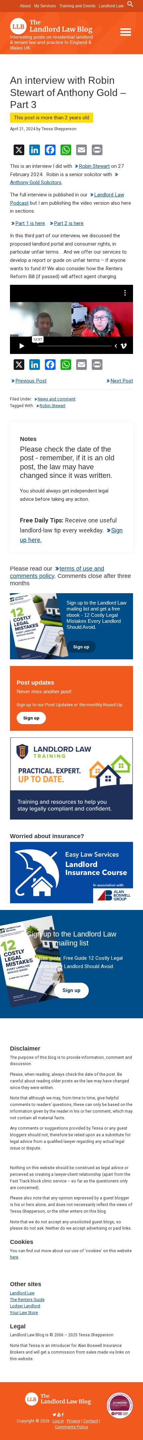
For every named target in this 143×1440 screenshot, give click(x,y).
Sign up (81, 646)
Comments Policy (71, 1427)
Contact (90, 1421)
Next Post (121, 381)
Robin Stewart (94, 166)
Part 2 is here (68, 223)
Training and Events (77, 6)
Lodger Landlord (25, 1306)
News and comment (56, 399)
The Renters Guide (27, 1299)
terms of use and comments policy (57, 572)
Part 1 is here (30, 223)
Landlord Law (111, 6)
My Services (45, 6)
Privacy (73, 1421)
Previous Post (31, 381)
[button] (130, 4)
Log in (58, 1421)
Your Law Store (24, 1312)
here (14, 1257)
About (25, 6)
